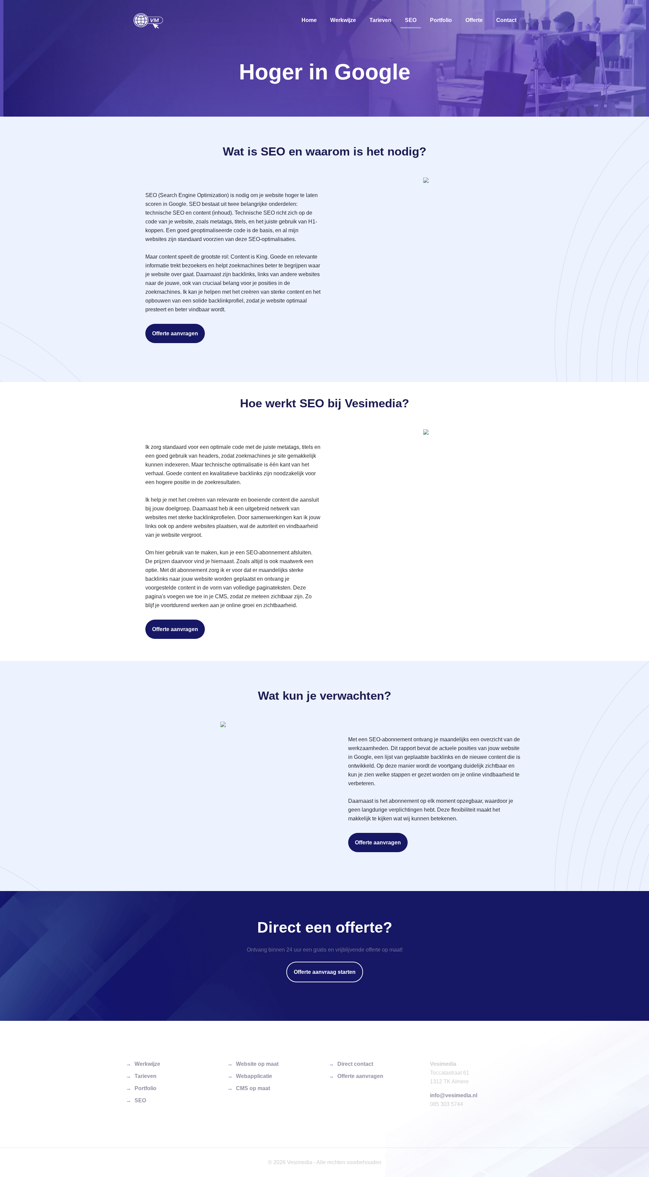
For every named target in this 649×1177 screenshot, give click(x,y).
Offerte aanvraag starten (325, 972)
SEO (140, 1100)
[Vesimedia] (148, 20)
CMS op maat (253, 1088)
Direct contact (355, 1064)
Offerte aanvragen (175, 333)
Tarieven (146, 1076)
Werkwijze (147, 1064)
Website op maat (257, 1064)
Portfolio (146, 1088)
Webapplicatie (254, 1076)
